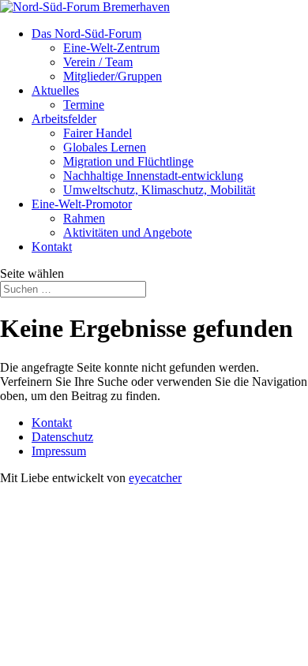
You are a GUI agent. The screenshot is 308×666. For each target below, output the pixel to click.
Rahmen (84, 218)
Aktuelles (55, 90)
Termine (83, 104)
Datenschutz (62, 436)
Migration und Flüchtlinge (128, 161)
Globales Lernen (104, 147)
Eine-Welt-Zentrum (111, 47)
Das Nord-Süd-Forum (86, 33)
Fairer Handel (97, 133)
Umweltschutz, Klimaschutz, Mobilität (159, 189)
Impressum (59, 451)
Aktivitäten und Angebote (127, 232)
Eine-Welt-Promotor (82, 204)
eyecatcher (155, 478)
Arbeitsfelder (64, 118)
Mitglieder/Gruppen (112, 76)
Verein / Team (98, 62)
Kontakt (52, 246)
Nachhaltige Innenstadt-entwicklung (153, 175)
